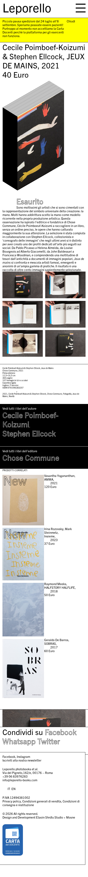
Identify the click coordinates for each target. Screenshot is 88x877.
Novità (11, 396)
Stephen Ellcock (29, 433)
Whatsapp (19, 741)
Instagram (23, 756)
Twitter (48, 741)
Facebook (61, 732)
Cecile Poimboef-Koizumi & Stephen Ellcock (27, 393)
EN (13, 789)
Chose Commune (54, 393)
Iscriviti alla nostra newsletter (21, 760)
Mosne (70, 817)
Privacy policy (11, 801)
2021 (4, 393)
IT (9, 789)
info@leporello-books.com (19, 780)
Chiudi (71, 21)
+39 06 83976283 (15, 776)
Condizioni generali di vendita (41, 801)
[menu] (81, 8)
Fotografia (67, 393)
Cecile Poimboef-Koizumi (30, 419)
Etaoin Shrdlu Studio (49, 817)
